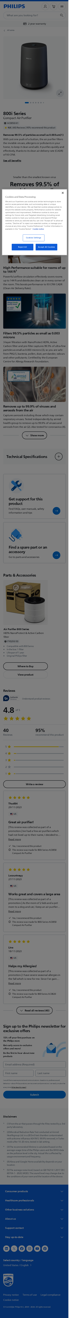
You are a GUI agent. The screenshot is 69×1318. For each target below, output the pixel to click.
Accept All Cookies (45, 249)
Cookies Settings (32, 240)
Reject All (21, 249)
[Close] (60, 192)
